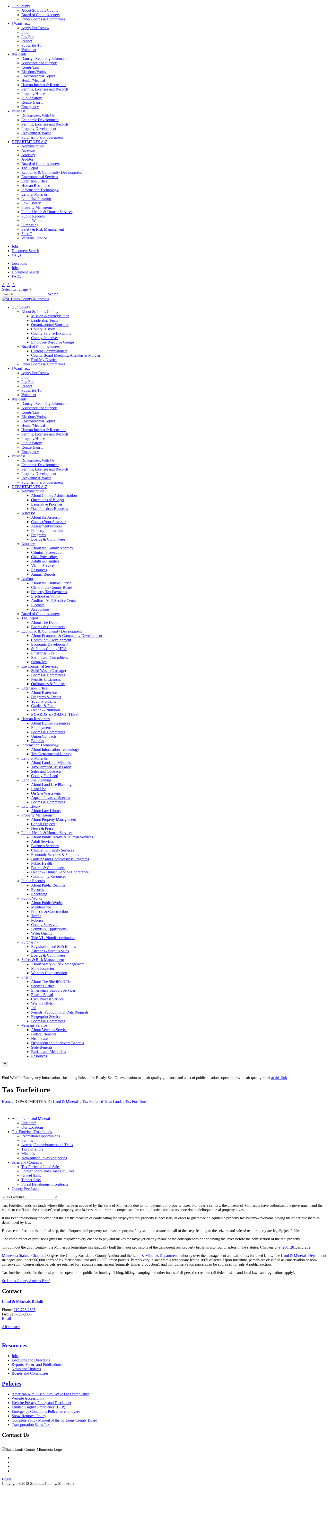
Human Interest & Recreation (43, 85)
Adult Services (42, 841)
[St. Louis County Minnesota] (25, 299)
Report (26, 41)
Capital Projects (43, 824)
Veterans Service (34, 238)
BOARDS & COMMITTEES (54, 714)
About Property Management (53, 819)
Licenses (37, 605)
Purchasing (29, 225)
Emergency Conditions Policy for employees (46, 1411)
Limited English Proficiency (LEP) (38, 1407)
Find (24, 32)
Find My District (44, 360)
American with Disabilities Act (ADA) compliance (50, 1394)
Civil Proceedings (44, 557)
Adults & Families (45, 561)
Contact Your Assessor (48, 522)
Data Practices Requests (49, 509)
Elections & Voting (45, 596)
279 (277, 1247)
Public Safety (31, 98)
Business (18, 111)
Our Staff (28, 1123)
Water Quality (41, 933)
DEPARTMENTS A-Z (29, 142)
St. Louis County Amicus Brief (26, 1281)
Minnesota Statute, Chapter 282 (26, 1255)
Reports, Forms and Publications (36, 1364)
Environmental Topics (38, 76)
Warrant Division (44, 1003)
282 (307, 1247)
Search (53, 294)
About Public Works (46, 903)
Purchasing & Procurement (42, 137)
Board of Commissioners (40, 15)
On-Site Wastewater (46, 793)
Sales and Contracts (46, 771)
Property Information (47, 530)
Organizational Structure (50, 325)
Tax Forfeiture (32, 1149)
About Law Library (46, 811)
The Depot (29, 168)
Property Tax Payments (49, 592)
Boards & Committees (48, 539)
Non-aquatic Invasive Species (44, 1158)
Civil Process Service (47, 999)
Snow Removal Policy (29, 1416)
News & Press (42, 828)
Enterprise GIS (42, 653)
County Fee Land (44, 776)
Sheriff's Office (42, 986)
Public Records (33, 216)
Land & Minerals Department (155, 1255)
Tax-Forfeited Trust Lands (51, 767)
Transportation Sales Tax (31, 1425)
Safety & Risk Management (42, 229)
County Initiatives (44, 338)
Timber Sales (31, 1180)
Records (37, 890)
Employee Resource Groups (52, 342)
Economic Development (40, 120)
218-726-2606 (24, 1310)
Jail (33, 1008)
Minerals (28, 1153)
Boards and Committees (49, 657)
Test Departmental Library (51, 754)
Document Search (25, 251)
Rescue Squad (42, 995)
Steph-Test (39, 662)
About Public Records (48, 885)
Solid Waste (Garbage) (48, 671)
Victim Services (43, 565)
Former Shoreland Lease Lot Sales (47, 1171)
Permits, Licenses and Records (44, 89)
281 (293, 1247)
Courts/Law (30, 67)
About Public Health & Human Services (62, 837)
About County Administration (54, 495)
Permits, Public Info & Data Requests (59, 1012)
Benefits (37, 741)
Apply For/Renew (35, 28)
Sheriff (26, 234)
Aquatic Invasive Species (50, 798)
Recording (39, 894)
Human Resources (35, 185)
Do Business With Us (37, 115)
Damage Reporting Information (45, 58)
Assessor (28, 150)
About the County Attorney (52, 548)
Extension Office (34, 181)
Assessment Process (46, 526)
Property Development (38, 129)
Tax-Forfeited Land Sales (40, 1167)
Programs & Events (46, 697)
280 (285, 1247)
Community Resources (48, 876)
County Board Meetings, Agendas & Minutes (66, 355)
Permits (27, 1140)
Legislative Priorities (46, 504)
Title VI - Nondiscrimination (53, 938)
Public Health (41, 863)
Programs (38, 535)
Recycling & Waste (36, 133)
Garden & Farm (43, 706)
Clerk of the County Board (51, 587)
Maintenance (41, 907)
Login (6, 1479)
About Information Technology (55, 749)
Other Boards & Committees (43, 19)
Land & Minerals (34, 194)
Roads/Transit (32, 102)
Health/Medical (33, 80)
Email (6, 1318)
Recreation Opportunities (40, 1136)
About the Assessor (46, 517)
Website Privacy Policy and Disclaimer (41, 1403)
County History (43, 329)
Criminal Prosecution (47, 552)
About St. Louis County (39, 10)
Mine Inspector (42, 968)
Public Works (31, 220)
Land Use (38, 789)
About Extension (44, 692)
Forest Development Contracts (44, 1184)
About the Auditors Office (51, 583)
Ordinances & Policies (48, 684)
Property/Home (33, 93)
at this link (279, 1078)
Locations (19, 263)
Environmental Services (39, 177)
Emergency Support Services (53, 990)
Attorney (28, 155)
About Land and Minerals (51, 763)
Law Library (31, 203)
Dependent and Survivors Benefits (57, 1043)
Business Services (45, 846)
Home (6, 1101)
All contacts (11, 1327)
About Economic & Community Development (66, 636)
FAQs (16, 255)
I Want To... (21, 23)
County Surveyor (44, 925)
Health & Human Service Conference (60, 872)
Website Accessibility (28, 1398)
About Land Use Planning (51, 784)
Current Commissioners (49, 351)
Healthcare (39, 1038)
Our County (21, 6)
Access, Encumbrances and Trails (47, 1145)
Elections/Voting (34, 72)
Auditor (27, 159)
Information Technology (40, 190)
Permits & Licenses (46, 679)
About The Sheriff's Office (51, 981)
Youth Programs (43, 701)
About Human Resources (50, 723)
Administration (32, 146)
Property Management (38, 207)
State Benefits (41, 1047)
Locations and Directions (31, 1360)
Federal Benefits (43, 1034)
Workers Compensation (49, 973)
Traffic (36, 916)
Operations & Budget (47, 500)
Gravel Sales (31, 1175)
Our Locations (32, 1127)
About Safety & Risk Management (57, 964)
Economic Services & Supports (55, 854)
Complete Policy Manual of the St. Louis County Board (54, 1420)
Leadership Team (44, 320)
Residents (19, 54)
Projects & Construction (49, 911)
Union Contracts (43, 736)
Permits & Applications (49, 929)
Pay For (27, 37)
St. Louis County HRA (49, 649)
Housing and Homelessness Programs (60, 859)
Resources (39, 570)
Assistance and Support (39, 63)
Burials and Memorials (48, 1052)
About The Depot (44, 622)
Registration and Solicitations (53, 946)
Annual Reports (43, 574)
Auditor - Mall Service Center (54, 600)
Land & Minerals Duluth (22, 1301)
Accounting (40, 609)
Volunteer (28, 50)
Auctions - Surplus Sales (50, 951)
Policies (37, 920)
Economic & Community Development (51, 172)
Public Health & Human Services (46, 212)
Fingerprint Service (46, 1017)
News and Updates (26, 1369)
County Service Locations (51, 333)
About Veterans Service (49, 1030)
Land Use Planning (36, 199)
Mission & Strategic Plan (50, 316)
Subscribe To (31, 45)
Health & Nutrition (45, 710)
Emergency (30, 107)
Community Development (51, 640)
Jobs (15, 246)
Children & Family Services (52, 850)
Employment (41, 727)
